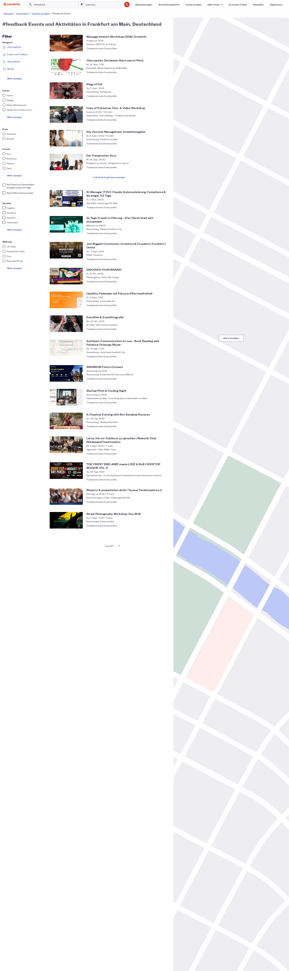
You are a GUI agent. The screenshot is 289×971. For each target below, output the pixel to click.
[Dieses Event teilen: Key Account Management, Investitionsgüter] (160, 143)
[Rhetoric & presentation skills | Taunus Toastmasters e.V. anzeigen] (66, 496)
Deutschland (22, 13)
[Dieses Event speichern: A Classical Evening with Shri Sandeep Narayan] (166, 426)
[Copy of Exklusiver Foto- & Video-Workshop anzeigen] (66, 114)
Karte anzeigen (231, 337)
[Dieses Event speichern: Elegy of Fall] (166, 96)
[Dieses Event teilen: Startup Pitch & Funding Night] (160, 402)
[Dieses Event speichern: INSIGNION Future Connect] (166, 379)
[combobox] (104, 4)
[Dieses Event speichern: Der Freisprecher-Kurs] (166, 167)
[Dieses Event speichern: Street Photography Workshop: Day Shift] (166, 526)
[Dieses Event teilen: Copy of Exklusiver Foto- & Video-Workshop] (160, 120)
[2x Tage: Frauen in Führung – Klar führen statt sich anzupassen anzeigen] (66, 224)
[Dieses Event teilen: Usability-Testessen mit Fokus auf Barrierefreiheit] (160, 305)
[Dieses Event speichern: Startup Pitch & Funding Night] (166, 402)
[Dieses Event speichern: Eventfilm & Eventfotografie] (166, 329)
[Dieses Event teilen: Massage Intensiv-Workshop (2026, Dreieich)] (160, 48)
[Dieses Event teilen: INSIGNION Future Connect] (160, 379)
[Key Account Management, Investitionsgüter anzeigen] (66, 138)
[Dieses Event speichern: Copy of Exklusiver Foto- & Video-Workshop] (166, 120)
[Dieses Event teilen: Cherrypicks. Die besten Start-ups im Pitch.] (160, 72)
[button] (215, 4)
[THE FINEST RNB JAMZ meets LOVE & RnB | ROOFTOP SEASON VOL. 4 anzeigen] (66, 470)
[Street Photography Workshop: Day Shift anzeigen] (66, 520)
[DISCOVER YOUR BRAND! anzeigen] (66, 276)
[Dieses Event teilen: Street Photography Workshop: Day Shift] (160, 526)
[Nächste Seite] (119, 546)
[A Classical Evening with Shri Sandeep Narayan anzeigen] (66, 421)
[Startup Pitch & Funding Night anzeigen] (66, 397)
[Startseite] (12, 4)
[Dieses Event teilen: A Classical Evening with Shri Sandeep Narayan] (160, 426)
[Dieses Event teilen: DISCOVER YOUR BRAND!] (160, 281)
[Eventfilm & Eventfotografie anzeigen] (66, 323)
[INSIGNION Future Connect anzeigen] (66, 373)
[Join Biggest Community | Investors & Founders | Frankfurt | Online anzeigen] (66, 250)
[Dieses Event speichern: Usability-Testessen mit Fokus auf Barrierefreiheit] (166, 305)
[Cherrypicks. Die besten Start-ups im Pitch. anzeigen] (66, 67)
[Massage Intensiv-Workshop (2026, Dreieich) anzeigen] (66, 43)
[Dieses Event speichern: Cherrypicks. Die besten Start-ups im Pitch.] (166, 72)
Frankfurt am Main (40, 13)
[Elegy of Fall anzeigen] (66, 90)
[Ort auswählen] (82, 4)
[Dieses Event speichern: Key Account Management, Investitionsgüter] (166, 143)
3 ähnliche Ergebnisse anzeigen (109, 177)
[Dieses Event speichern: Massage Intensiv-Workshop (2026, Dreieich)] (166, 48)
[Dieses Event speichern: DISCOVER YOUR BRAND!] (166, 281)
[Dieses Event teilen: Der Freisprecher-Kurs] (160, 167)
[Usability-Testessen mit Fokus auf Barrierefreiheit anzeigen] (66, 300)
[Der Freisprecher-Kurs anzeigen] (66, 162)
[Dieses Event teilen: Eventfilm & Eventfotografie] (160, 329)
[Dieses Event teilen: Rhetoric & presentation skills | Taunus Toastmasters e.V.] (160, 502)
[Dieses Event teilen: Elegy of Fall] (160, 96)
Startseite (8, 13)
